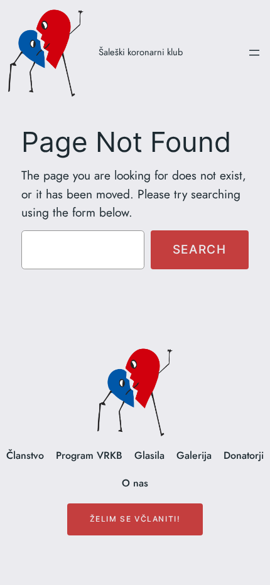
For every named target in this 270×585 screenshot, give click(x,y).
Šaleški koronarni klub (141, 51)
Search (200, 249)
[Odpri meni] (254, 52)
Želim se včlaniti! (135, 518)
